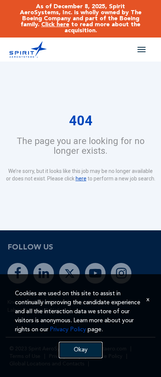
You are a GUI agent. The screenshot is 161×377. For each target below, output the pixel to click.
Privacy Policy (68, 330)
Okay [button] (81, 350)
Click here (55, 25)
